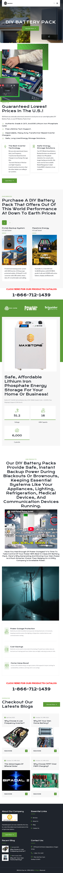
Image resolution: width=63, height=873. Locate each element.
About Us (35, 821)
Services (35, 817)
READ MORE (8, 751)
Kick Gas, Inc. (23, 870)
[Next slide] (4, 222)
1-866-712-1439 (38, 853)
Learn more (8, 180)
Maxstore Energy (10, 228)
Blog (34, 824)
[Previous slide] (10, 222)
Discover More (29, 28)
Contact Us (36, 828)
